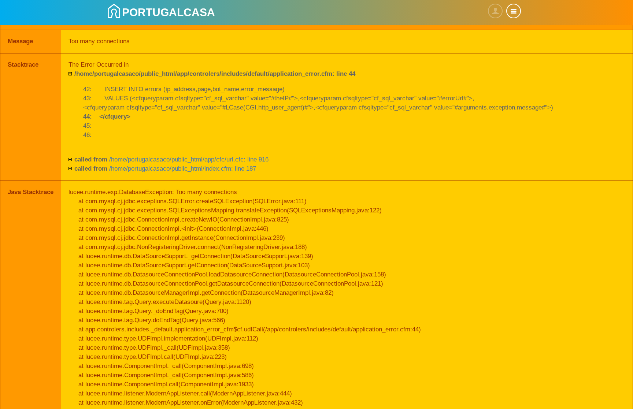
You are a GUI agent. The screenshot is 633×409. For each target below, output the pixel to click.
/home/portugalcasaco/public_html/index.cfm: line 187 (165, 168)
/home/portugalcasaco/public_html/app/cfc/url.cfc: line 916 (171, 159)
